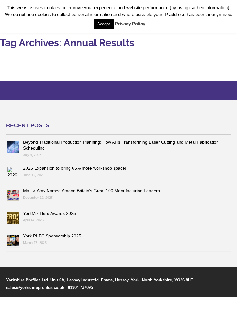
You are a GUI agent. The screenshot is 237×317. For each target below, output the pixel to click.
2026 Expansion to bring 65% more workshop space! (74, 168)
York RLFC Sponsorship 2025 (52, 235)
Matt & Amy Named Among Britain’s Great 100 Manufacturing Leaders (91, 190)
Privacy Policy (130, 23)
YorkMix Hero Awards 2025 (49, 213)
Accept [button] (103, 24)
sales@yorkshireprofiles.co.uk (35, 287)
